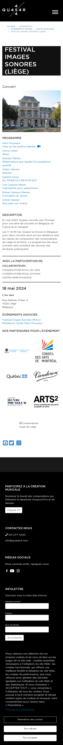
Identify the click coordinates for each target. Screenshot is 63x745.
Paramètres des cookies (30, 719)
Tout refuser (30, 729)
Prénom (8, 613)
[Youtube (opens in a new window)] (12, 572)
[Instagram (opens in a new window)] (18, 572)
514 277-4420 (17, 535)
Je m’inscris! (14, 638)
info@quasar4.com (16, 540)
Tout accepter (30, 738)
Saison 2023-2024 (45, 29)
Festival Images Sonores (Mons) (21, 320)
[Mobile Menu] (55, 12)
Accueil (11, 26)
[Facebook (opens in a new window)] (6, 572)
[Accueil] (13, 10)
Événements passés (21, 29)
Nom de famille (12, 625)
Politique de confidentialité (20, 710)
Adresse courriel (12, 602)
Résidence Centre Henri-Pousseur (22, 323)
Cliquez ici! (13, 510)
